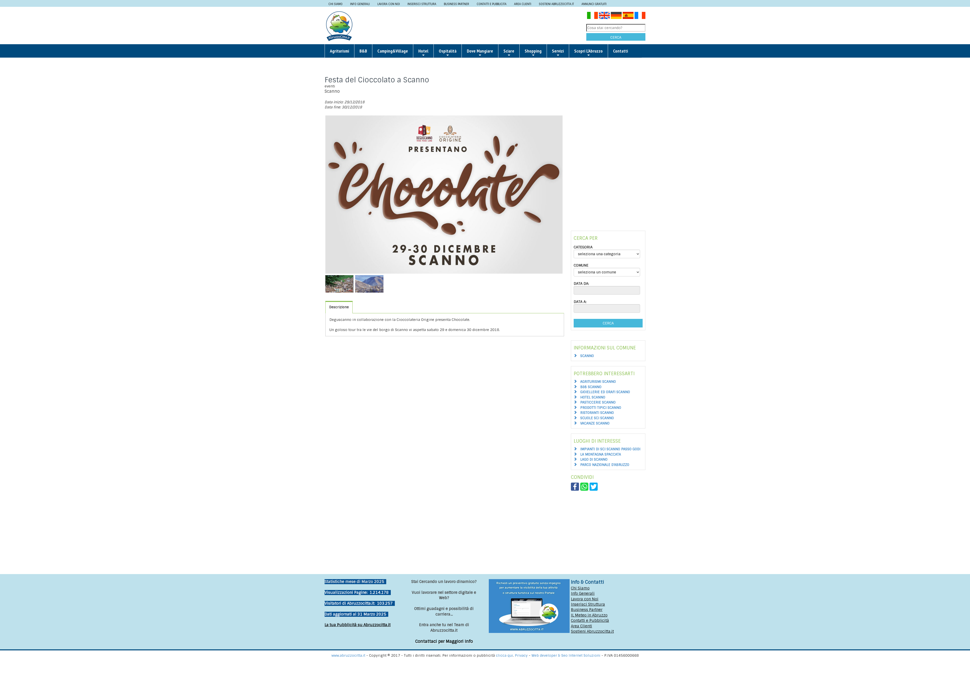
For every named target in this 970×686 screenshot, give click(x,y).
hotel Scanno (592, 397)
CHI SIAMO (335, 4)
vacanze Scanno (595, 423)
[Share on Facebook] (575, 486)
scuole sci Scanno (597, 418)
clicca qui (504, 655)
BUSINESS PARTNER (456, 4)
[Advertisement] (471, 25)
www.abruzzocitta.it (348, 655)
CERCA (615, 37)
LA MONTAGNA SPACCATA (600, 454)
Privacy (522, 655)
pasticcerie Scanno (598, 402)
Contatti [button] (620, 51)
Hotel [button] (423, 51)
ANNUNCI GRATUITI (594, 4)
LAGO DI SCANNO (594, 459)
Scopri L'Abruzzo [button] (588, 51)
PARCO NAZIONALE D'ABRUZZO (604, 465)
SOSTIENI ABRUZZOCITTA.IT (556, 4)
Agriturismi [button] (339, 51)
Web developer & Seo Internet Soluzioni (566, 655)
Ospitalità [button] (447, 51)
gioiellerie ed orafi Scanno (605, 392)
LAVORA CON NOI (388, 4)
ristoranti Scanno (597, 413)
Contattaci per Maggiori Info (444, 641)
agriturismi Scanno (598, 382)
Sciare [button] (508, 51)
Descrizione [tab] (339, 307)
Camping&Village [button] (392, 51)
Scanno (587, 356)
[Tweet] (594, 486)
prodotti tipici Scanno (600, 408)
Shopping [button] (533, 51)
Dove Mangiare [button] (480, 51)
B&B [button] (363, 51)
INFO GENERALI (360, 4)
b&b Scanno (590, 387)
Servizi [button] (558, 51)
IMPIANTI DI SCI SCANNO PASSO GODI (610, 449)
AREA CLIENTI (522, 4)
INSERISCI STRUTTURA (421, 4)
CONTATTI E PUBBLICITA (491, 4)
